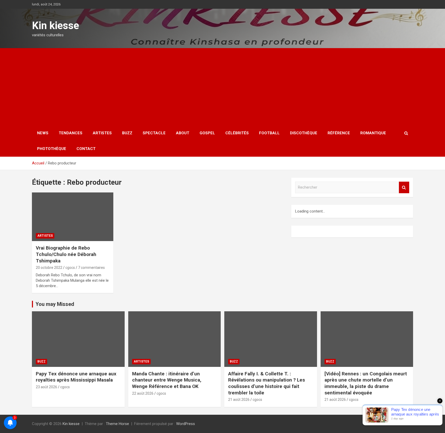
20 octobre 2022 (49, 268)
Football (269, 133)
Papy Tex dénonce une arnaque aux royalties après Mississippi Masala (76, 377)
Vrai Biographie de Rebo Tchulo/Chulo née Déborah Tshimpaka (66, 254)
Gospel (207, 133)
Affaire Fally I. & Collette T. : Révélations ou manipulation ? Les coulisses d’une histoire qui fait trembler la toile (266, 383)
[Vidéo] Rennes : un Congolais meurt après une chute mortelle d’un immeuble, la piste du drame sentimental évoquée (365, 383)
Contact (86, 148)
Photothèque (51, 148)
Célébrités (237, 133)
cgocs (70, 268)
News (42, 133)
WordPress (185, 423)
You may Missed (55, 304)
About (182, 133)
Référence (339, 133)
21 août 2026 (239, 399)
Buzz (127, 133)
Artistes (102, 133)
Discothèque (303, 133)
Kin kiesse (55, 26)
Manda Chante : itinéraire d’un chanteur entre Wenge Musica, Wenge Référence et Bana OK (166, 380)
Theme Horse (117, 423)
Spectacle (154, 133)
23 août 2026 (46, 387)
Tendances (70, 133)
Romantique (373, 133)
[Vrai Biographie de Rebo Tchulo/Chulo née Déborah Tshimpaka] (73, 216)
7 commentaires (91, 268)
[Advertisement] (222, 87)
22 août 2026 (142, 393)
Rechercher (404, 187)
